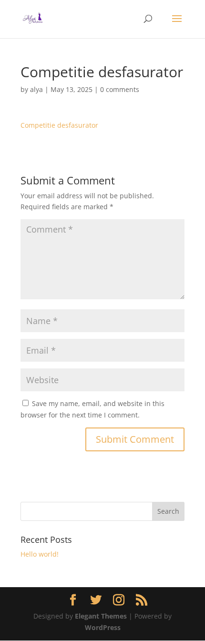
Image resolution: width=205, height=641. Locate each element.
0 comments (119, 89)
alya (36, 89)
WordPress (103, 627)
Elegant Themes (101, 616)
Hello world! (39, 554)
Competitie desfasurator (59, 125)
